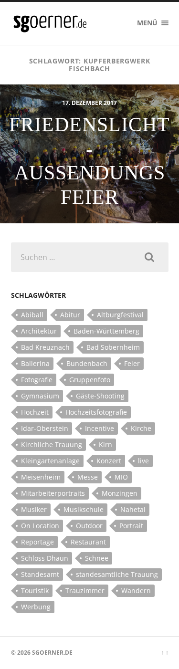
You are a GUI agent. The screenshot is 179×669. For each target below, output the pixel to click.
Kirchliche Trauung (51, 444)
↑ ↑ (164, 652)
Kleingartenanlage (50, 460)
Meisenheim (41, 476)
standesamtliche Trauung (117, 574)
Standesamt (40, 574)
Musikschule (83, 509)
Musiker (34, 509)
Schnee (96, 558)
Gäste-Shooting (100, 395)
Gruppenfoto (89, 379)
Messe (87, 476)
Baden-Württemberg (106, 330)
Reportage (37, 541)
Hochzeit (35, 412)
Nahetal (133, 509)
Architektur (39, 330)
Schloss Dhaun (44, 558)
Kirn (105, 444)
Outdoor (89, 525)
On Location (40, 525)
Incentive (99, 428)
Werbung (36, 606)
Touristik (35, 590)
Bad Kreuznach (45, 347)
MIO (121, 476)
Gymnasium (40, 395)
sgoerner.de (52, 652)
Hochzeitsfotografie (96, 412)
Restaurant (88, 541)
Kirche (141, 428)
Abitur (70, 314)
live (143, 460)
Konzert (108, 460)
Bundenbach (86, 363)
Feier (132, 363)
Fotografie (37, 379)
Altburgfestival (120, 314)
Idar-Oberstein (44, 428)
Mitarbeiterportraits (53, 493)
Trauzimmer (85, 590)
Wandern (136, 590)
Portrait (131, 525)
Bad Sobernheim (113, 347)
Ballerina (35, 363)
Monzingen (119, 493)
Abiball (32, 314)
